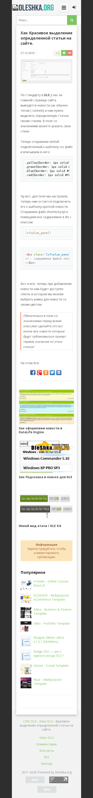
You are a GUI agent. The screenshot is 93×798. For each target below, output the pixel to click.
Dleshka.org (33, 7)
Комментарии (46, 744)
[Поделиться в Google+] (39, 372)
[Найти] (72, 20)
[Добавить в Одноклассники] (45, 372)
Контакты (46, 751)
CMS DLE (30, 721)
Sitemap (46, 764)
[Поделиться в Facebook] (32, 372)
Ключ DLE (46, 738)
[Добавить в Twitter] (52, 372)
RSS (46, 757)
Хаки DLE (46, 721)
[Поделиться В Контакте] (58, 372)
